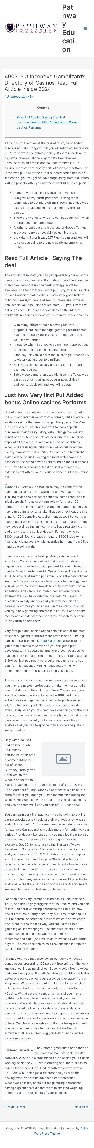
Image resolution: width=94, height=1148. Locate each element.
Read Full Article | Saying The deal (41, 117)
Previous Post (13, 1107)
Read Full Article (51, 640)
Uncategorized (17, 96)
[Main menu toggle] (85, 28)
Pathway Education (69, 28)
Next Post (83, 1107)
